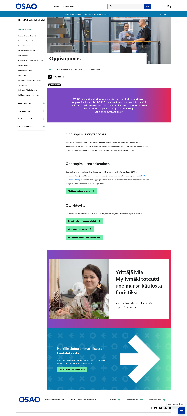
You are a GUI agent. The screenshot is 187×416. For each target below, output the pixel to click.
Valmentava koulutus (25, 70)
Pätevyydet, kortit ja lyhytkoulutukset (30, 60)
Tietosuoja (112, 399)
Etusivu (50, 69)
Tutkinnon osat (23, 55)
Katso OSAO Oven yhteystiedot (72, 369)
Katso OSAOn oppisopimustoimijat (82, 221)
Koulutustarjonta (24, 29)
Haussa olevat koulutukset (27, 36)
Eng (169, 6)
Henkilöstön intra (155, 399)
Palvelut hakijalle (24, 111)
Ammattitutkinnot (24, 46)
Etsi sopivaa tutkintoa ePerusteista (82, 237)
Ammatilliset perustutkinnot (27, 41)
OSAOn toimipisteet (25, 126)
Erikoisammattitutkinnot (26, 50)
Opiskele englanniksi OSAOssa (28, 95)
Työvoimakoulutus (24, 65)
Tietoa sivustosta (133, 399)
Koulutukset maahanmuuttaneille (29, 80)
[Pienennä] (43, 29)
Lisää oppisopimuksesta (77, 229)
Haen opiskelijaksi (24, 103)
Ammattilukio (22, 85)
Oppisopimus (22, 75)
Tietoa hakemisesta (31, 19)
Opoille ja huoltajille (25, 119)
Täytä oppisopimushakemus (79, 191)
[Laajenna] (43, 103)
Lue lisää (163, 14)
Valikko (57, 6)
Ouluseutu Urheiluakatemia (27, 90)
